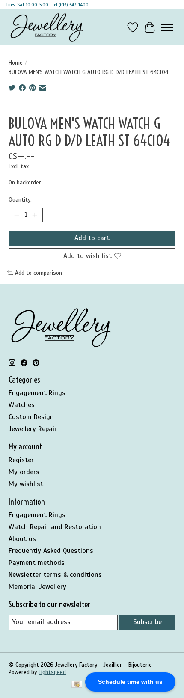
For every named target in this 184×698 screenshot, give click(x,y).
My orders (24, 472)
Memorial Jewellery (37, 586)
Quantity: (20, 199)
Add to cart (92, 238)
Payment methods (37, 562)
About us (22, 539)
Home (16, 62)
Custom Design (31, 417)
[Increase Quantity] (34, 214)
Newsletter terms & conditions (55, 574)
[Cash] (76, 685)
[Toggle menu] (166, 27)
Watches (22, 405)
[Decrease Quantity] (16, 214)
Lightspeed (52, 672)
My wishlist (26, 484)
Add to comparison (38, 272)
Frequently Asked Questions (51, 551)
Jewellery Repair (33, 429)
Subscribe (147, 622)
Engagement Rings (37, 393)
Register (21, 460)
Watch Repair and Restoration (55, 527)
